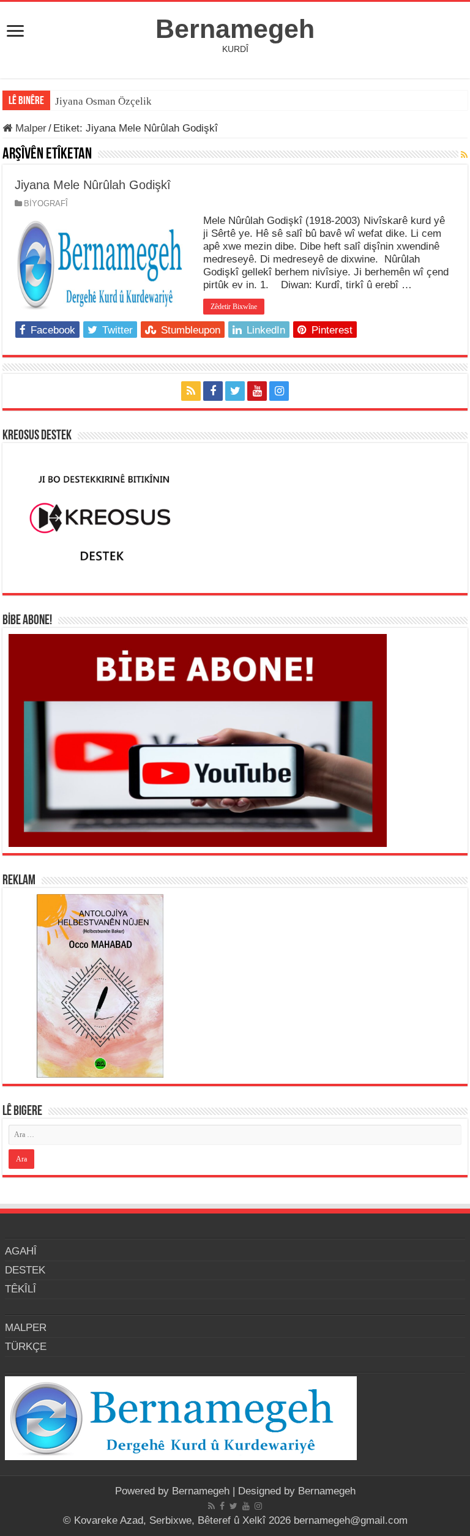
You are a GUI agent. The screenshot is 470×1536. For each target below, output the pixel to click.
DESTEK (25, 1270)
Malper (29, 128)
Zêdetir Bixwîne (234, 306)
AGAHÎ (21, 1251)
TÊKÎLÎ (20, 1289)
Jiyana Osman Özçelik (104, 101)
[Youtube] (257, 391)
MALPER (26, 1327)
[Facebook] (213, 391)
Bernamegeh (235, 28)
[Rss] (191, 391)
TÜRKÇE (26, 1346)
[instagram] (279, 391)
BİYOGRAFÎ (46, 203)
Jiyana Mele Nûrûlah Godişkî (93, 185)
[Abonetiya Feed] (464, 155)
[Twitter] (235, 391)
